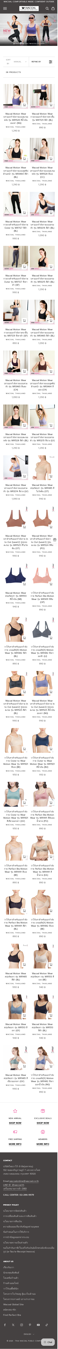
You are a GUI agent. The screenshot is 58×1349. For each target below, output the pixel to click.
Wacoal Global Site (13, 1304)
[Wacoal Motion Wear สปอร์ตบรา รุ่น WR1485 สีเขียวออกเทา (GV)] (15, 1057)
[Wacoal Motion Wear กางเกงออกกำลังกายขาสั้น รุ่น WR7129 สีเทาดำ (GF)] (15, 312)
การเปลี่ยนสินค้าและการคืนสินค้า (19, 1216)
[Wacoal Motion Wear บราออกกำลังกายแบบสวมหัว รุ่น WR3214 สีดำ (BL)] (42, 204)
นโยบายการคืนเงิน (12, 1221)
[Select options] (24, 105)
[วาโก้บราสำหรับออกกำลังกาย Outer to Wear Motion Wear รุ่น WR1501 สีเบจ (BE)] (15, 740)
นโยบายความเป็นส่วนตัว (15, 1242)
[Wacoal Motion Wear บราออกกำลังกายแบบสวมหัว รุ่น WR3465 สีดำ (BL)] (42, 312)
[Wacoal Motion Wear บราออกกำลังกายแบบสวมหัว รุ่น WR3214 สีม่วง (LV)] (15, 467)
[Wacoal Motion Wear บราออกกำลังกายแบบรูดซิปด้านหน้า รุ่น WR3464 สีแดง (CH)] (42, 363)
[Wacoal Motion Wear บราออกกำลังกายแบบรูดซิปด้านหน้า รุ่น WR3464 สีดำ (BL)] (15, 150)
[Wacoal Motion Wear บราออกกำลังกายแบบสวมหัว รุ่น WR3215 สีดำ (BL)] (42, 258)
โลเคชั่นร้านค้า (10, 1278)
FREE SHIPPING (15, 1139)
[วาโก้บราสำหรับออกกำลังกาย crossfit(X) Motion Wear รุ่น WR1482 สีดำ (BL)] (15, 629)
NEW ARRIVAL (15, 1118)
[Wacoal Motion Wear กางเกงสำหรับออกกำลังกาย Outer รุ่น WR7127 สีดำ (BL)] (15, 204)
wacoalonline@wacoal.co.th (24, 1181)
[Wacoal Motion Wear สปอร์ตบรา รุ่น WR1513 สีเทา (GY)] (15, 1006)
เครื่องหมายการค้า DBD (15, 1188)
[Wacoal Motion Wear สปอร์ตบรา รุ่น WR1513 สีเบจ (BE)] (42, 956)
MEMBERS (42, 1139)
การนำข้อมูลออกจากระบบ (16, 1237)
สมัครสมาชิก (9, 1309)
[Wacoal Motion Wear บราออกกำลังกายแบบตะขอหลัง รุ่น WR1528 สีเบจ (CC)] (42, 150)
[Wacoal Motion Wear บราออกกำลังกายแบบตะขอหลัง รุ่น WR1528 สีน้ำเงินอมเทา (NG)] (15, 96)
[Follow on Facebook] (4, 1324)
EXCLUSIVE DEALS (43, 1118)
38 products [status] (13, 72)
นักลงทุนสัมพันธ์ (11, 1272)
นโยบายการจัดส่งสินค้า (14, 1211)
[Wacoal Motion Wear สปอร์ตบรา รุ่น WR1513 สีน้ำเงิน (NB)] (15, 575)
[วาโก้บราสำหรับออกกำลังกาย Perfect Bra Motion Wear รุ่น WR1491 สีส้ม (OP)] (42, 575)
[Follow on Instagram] (21, 1324)
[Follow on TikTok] (46, 1324)
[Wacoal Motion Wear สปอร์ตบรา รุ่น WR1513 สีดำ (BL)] (42, 1006)
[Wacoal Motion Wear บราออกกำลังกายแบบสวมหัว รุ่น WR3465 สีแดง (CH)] (15, 363)
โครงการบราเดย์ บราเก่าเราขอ (18, 1299)
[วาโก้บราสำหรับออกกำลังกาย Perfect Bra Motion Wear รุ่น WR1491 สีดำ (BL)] (15, 902)
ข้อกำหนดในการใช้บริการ (16, 1232)
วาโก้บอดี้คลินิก (10, 1288)
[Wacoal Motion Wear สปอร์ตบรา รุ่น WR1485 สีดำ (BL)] (15, 956)
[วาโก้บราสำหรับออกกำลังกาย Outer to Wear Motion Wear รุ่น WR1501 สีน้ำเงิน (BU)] (42, 740)
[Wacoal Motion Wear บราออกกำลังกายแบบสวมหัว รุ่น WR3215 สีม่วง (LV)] (42, 417)
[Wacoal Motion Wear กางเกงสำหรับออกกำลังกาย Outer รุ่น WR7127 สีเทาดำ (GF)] (15, 258)
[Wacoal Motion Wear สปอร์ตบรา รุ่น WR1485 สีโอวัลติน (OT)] (42, 467)
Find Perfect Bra (12, 1315)
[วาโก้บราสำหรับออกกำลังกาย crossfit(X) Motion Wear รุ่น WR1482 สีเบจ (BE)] (42, 902)
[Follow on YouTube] (38, 1324)
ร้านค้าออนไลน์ (11, 1283)
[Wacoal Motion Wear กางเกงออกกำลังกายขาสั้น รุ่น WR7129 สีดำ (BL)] (42, 96)
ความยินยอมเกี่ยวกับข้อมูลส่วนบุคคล (21, 1226)
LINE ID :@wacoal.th (13, 1185)
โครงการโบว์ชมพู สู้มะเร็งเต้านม (19, 1294)
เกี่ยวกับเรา (8, 1267)
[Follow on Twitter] (13, 1324)
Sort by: (13, 61)
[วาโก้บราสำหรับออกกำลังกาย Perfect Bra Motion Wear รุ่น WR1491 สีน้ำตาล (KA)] (42, 848)
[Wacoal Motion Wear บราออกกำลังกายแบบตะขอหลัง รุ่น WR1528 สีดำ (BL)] (15, 417)
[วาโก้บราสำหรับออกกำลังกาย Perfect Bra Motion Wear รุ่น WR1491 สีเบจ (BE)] (15, 848)
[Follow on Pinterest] (30, 1324)
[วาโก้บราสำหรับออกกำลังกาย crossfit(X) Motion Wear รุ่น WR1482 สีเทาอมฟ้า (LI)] (42, 629)
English (27, 1334)
